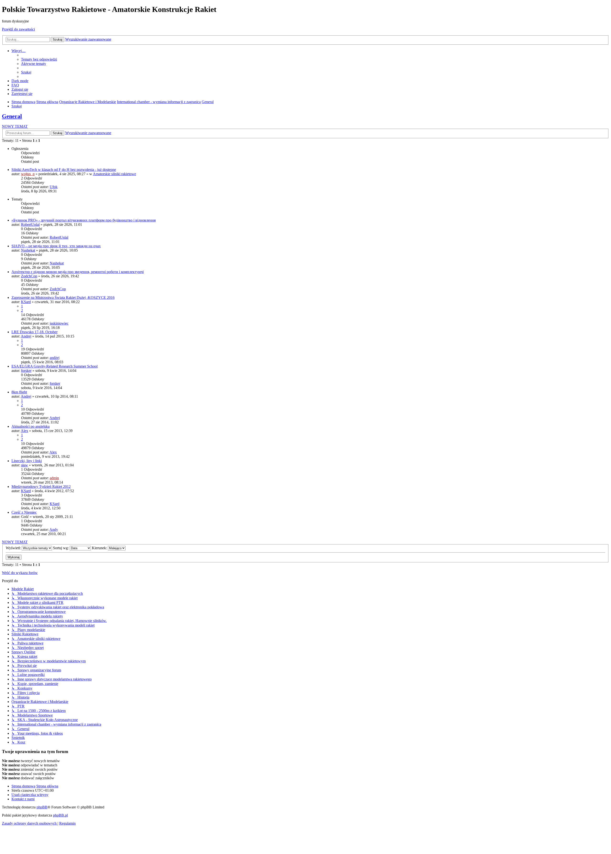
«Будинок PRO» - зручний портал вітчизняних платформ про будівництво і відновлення (83, 220)
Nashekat (28, 250)
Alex (24, 431)
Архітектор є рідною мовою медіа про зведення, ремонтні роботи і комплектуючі (77, 272)
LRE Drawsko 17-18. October (34, 332)
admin (54, 478)
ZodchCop (29, 276)
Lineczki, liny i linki (26, 461)
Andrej (26, 336)
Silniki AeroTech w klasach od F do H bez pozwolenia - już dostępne (63, 170)
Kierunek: (100, 548)
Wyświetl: (14, 548)
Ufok (54, 187)
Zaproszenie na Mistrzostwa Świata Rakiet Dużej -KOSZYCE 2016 (63, 297)
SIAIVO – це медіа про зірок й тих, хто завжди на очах (56, 246)
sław (24, 465)
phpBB (42, 807)
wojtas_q (28, 174)
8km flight (19, 392)
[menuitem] (39, 59)
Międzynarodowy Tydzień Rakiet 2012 (41, 487)
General (12, 116)
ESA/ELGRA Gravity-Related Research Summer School (54, 366)
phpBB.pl (60, 815)
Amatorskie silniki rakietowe (114, 174)
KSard (26, 302)
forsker (26, 371)
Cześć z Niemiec (24, 512)
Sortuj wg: (61, 548)
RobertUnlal (30, 224)
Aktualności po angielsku (30, 426)
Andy (53, 529)
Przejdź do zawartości (18, 29)
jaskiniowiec (59, 323)
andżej (54, 358)
